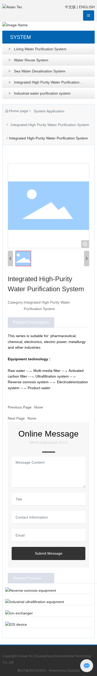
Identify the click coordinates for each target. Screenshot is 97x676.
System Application (49, 111)
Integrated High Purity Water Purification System (46, 84)
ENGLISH (87, 7)
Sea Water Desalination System (39, 71)
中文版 (70, 7)
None (38, 407)
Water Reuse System (31, 60)
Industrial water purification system (42, 93)
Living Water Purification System (40, 49)
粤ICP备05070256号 (31, 670)
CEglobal (73, 670)
